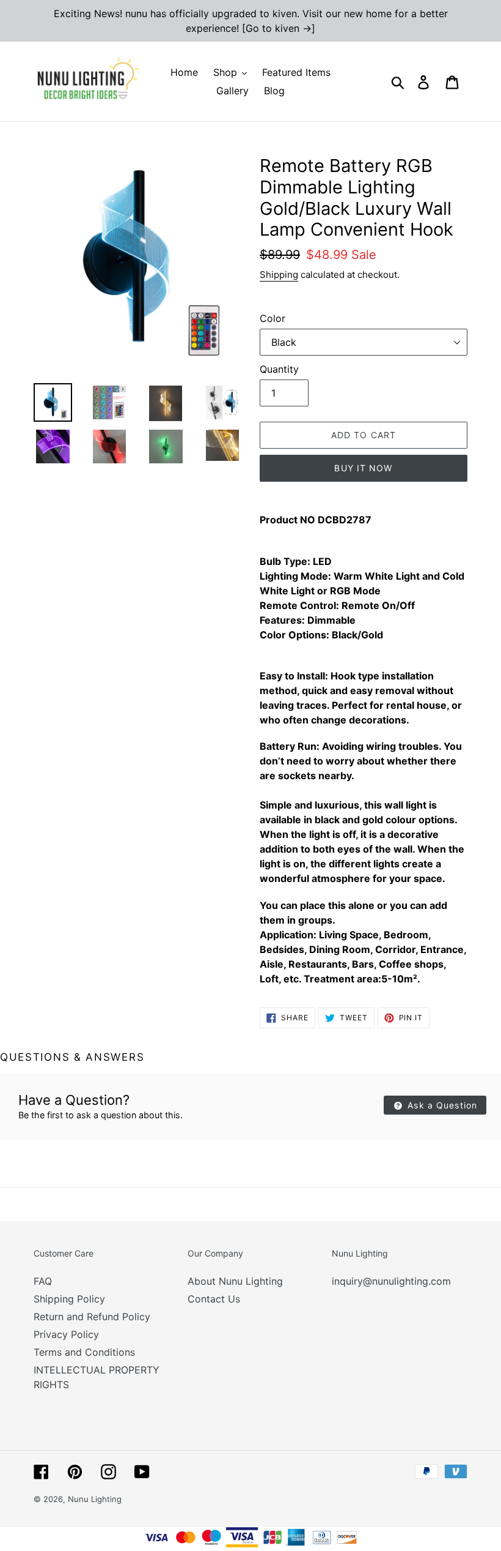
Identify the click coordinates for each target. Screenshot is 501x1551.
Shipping (279, 274)
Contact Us (214, 1299)
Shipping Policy (69, 1299)
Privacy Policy (66, 1334)
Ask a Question (440, 1105)
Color (272, 318)
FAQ (43, 1281)
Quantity (279, 369)
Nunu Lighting (95, 1499)
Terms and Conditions (84, 1352)
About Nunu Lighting (235, 1281)
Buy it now (363, 468)
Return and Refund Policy (92, 1316)
